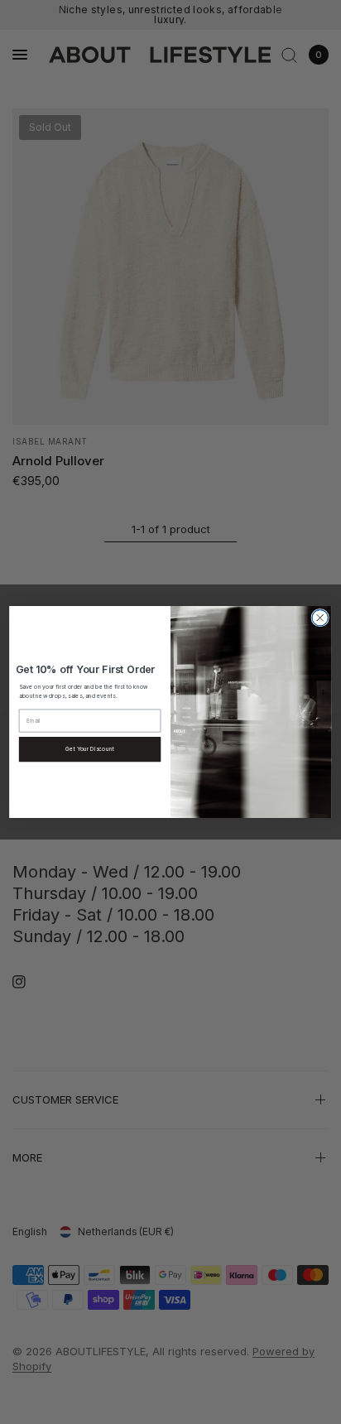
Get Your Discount (89, 749)
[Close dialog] (320, 617)
